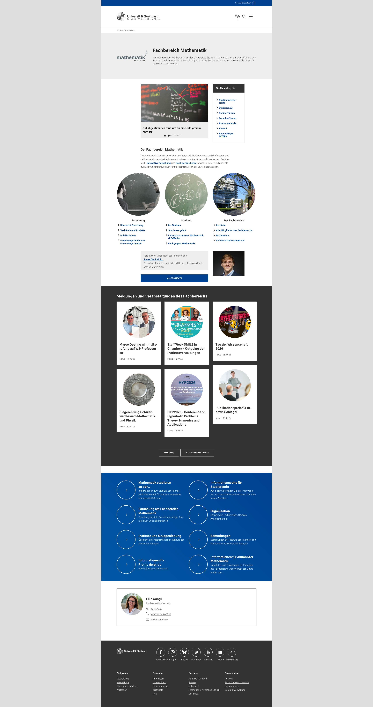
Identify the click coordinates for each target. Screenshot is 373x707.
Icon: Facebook (160, 652)
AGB (155, 693)
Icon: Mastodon (196, 652)
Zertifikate (158, 689)
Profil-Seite (156, 609)
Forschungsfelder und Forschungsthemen (132, 242)
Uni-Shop (193, 693)
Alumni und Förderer (127, 685)
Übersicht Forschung (132, 225)
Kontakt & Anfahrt (198, 678)
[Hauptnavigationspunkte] (251, 16)
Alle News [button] (169, 452)
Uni (243, 3)
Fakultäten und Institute (237, 682)
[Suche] (244, 16)
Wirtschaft (122, 689)
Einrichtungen (232, 685)
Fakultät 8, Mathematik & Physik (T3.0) (117, 30)
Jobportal (194, 685)
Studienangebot (177, 230)
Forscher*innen (227, 118)
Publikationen (128, 235)
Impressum (158, 678)
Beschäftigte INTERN (226, 135)
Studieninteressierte (227, 101)
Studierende (226, 107)
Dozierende (222, 235)
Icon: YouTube (208, 652)
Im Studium (174, 225)
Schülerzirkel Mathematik (230, 240)
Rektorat (229, 678)
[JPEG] (228, 263)
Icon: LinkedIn (220, 652)
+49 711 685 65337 (161, 614)
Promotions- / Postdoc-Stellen (204, 689)
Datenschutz (159, 682)
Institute (221, 225)
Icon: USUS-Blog (232, 652)
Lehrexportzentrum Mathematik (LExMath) (185, 237)
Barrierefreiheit (160, 685)
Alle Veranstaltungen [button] (197, 452)
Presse (192, 682)
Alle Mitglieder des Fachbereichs (234, 230)
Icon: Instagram (172, 652)
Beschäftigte (123, 682)
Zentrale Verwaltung (235, 689)
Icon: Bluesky (184, 652)
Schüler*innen (227, 112)
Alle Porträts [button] (174, 278)
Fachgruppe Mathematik (181, 243)
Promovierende (227, 123)
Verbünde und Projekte (132, 230)
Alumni (223, 128)
